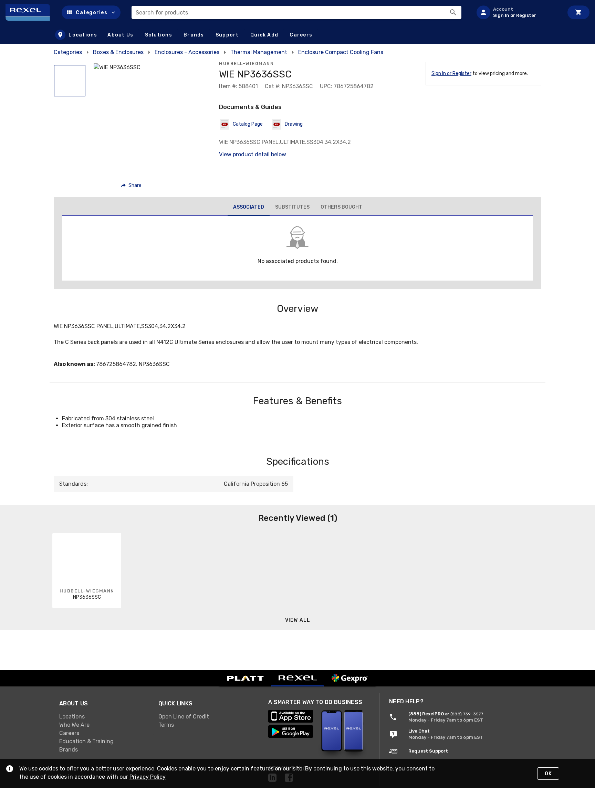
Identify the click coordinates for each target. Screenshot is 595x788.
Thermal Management (258, 52)
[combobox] (296, 12)
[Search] (453, 12)
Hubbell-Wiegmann (246, 63)
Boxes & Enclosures (118, 52)
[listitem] (517, 12)
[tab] (249, 208)
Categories (68, 52)
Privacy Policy (147, 777)
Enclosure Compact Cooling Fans (340, 52)
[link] (103, 717)
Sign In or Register (451, 73)
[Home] (31, 12)
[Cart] (578, 12)
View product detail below (252, 154)
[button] (91, 12)
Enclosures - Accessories (187, 52)
